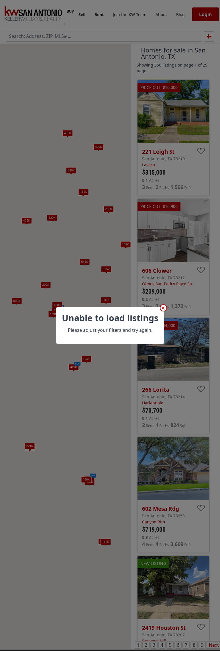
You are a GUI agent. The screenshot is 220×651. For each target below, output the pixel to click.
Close (163, 307)
